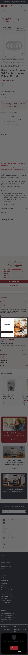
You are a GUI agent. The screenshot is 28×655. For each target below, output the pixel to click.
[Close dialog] (26, 319)
